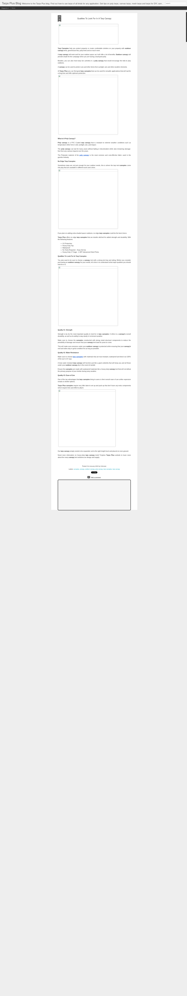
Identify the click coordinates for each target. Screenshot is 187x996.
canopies (76, 469)
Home (13, 8)
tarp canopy (116, 469)
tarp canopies (107, 469)
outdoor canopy (90, 469)
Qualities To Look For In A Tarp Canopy (94, 18)
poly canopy (99, 469)
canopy (82, 469)
